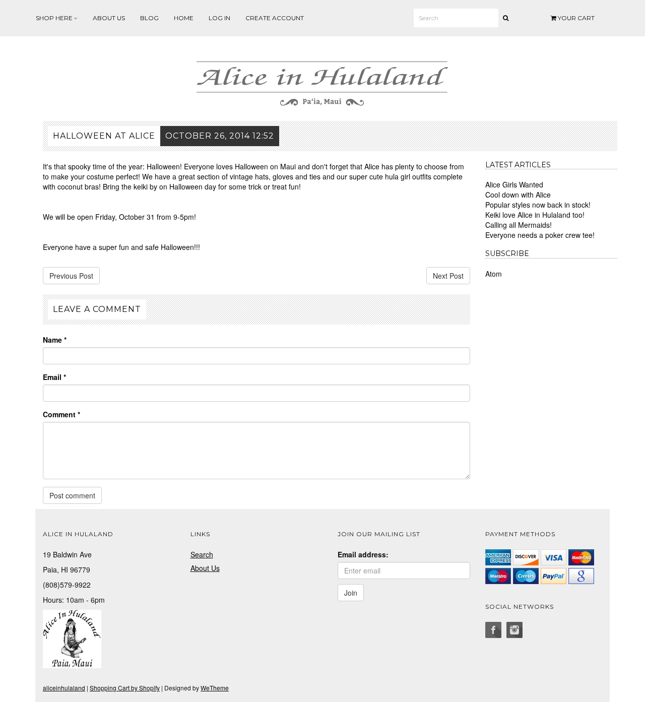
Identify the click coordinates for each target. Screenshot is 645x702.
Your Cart (575, 18)
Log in (219, 18)
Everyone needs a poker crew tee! (540, 235)
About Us (109, 18)
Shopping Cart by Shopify (125, 687)
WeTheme (215, 687)
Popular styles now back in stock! (538, 205)
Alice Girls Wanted (514, 184)
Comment (61, 414)
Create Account (274, 18)
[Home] (322, 82)
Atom (493, 274)
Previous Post (71, 276)
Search (201, 554)
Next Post (448, 276)
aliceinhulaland (64, 687)
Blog (149, 18)
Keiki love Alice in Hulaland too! (535, 215)
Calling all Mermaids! (518, 225)
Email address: (363, 554)
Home (184, 18)
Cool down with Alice (518, 194)
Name (55, 340)
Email (54, 377)
